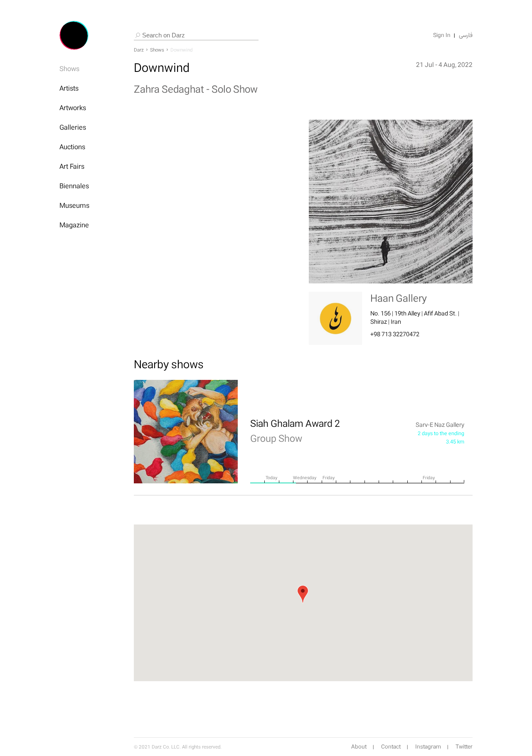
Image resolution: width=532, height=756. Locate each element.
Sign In (442, 35)
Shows (69, 68)
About (359, 747)
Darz (139, 50)
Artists (69, 88)
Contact (391, 747)
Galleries (72, 127)
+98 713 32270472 (394, 334)
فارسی (466, 35)
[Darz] (74, 35)
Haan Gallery (398, 298)
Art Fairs (71, 166)
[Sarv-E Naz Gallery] (186, 431)
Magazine (74, 225)
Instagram (428, 747)
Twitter (464, 747)
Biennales (74, 186)
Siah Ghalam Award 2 (295, 430)
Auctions (72, 147)
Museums (74, 205)
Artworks (72, 107)
